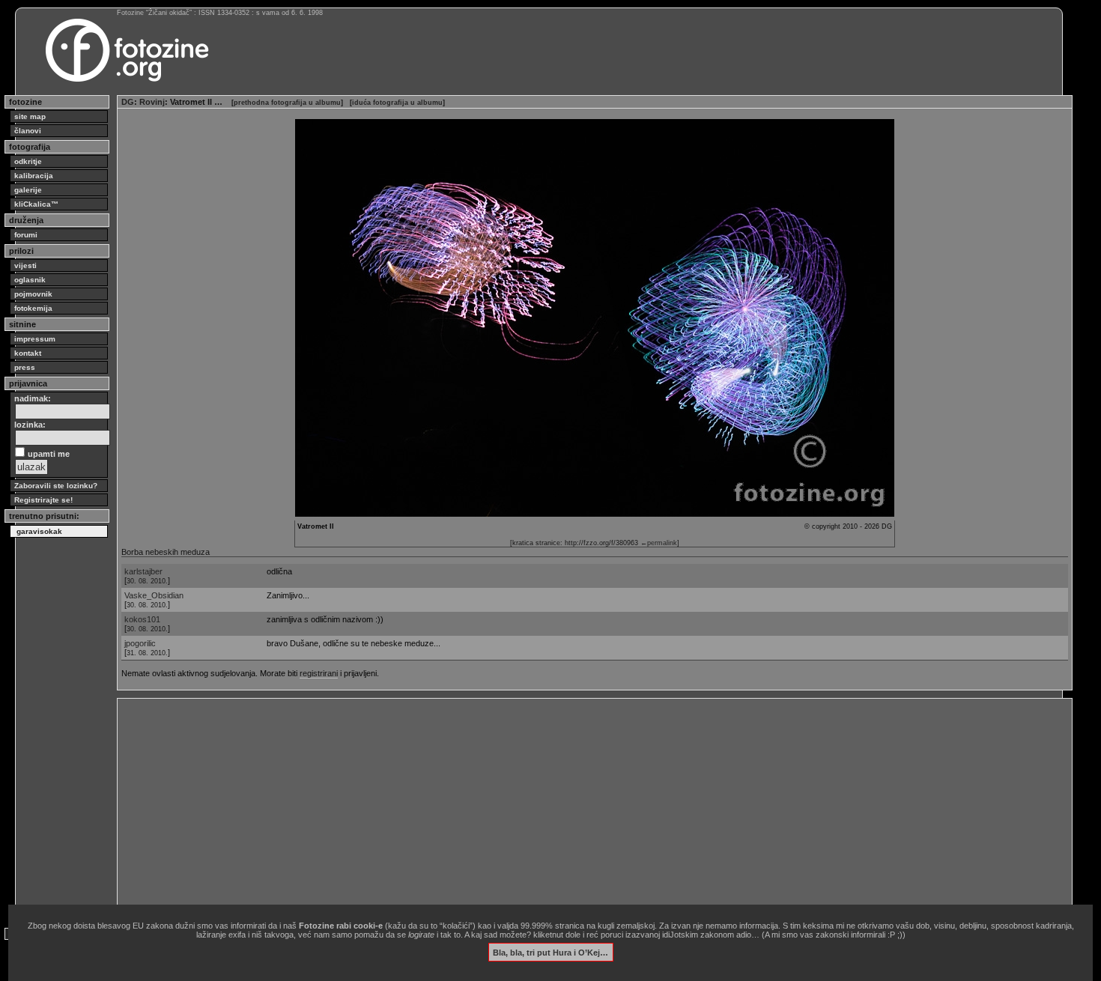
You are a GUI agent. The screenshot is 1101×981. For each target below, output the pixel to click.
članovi (27, 131)
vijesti (25, 265)
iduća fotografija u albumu (397, 102)
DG (127, 101)
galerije (28, 190)
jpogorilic (140, 643)
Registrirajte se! (43, 500)
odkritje (28, 161)
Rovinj (152, 101)
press (24, 367)
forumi (25, 235)
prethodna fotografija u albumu (287, 102)
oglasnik (30, 280)
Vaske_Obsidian (154, 595)
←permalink (658, 543)
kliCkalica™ (36, 204)
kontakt (27, 353)
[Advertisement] (570, 807)
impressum (34, 339)
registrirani (319, 673)
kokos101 (142, 619)
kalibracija (33, 175)
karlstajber (143, 571)
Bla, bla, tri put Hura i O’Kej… (550, 951)
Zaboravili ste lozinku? (55, 486)
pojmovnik (33, 294)
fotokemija (33, 308)
